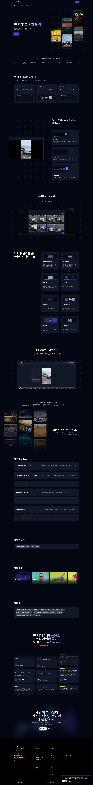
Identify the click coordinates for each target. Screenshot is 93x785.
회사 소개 (37, 767)
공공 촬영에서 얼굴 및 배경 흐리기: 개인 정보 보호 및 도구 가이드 (27, 615)
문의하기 (37, 769)
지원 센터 (67, 750)
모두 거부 (69, 781)
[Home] (14, 5)
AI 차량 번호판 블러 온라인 (26, 5)
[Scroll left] (15, 578)
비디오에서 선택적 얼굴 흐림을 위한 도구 (23, 612)
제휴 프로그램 (68, 755)
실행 (66, 134)
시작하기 (16, 34)
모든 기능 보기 (38, 761)
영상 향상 (37, 750)
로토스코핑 (38, 748)
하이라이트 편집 (39, 753)
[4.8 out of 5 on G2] (43, 645)
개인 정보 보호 (68, 769)
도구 (18, 5)
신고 (67, 767)
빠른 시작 (52, 755)
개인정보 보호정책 (85, 778)
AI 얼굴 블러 (38, 755)
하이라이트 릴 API (54, 750)
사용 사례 (52, 753)
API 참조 (52, 757)
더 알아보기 (50, 728)
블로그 (52, 767)
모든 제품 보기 (38, 759)
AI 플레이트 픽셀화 (34, 546)
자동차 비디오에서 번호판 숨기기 (22, 546)
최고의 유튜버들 (54, 774)
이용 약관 (67, 774)
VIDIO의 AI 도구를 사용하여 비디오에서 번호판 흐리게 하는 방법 (52, 609)
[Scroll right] (78, 578)
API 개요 (52, 748)
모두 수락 (64, 781)
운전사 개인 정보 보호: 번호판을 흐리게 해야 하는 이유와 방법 (26, 609)
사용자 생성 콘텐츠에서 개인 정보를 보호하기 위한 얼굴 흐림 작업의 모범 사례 (47, 612)
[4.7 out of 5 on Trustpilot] (50, 645)
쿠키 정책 (79, 778)
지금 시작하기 (43, 728)
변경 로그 (52, 769)
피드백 (67, 753)
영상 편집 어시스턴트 (39, 757)
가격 (67, 748)
